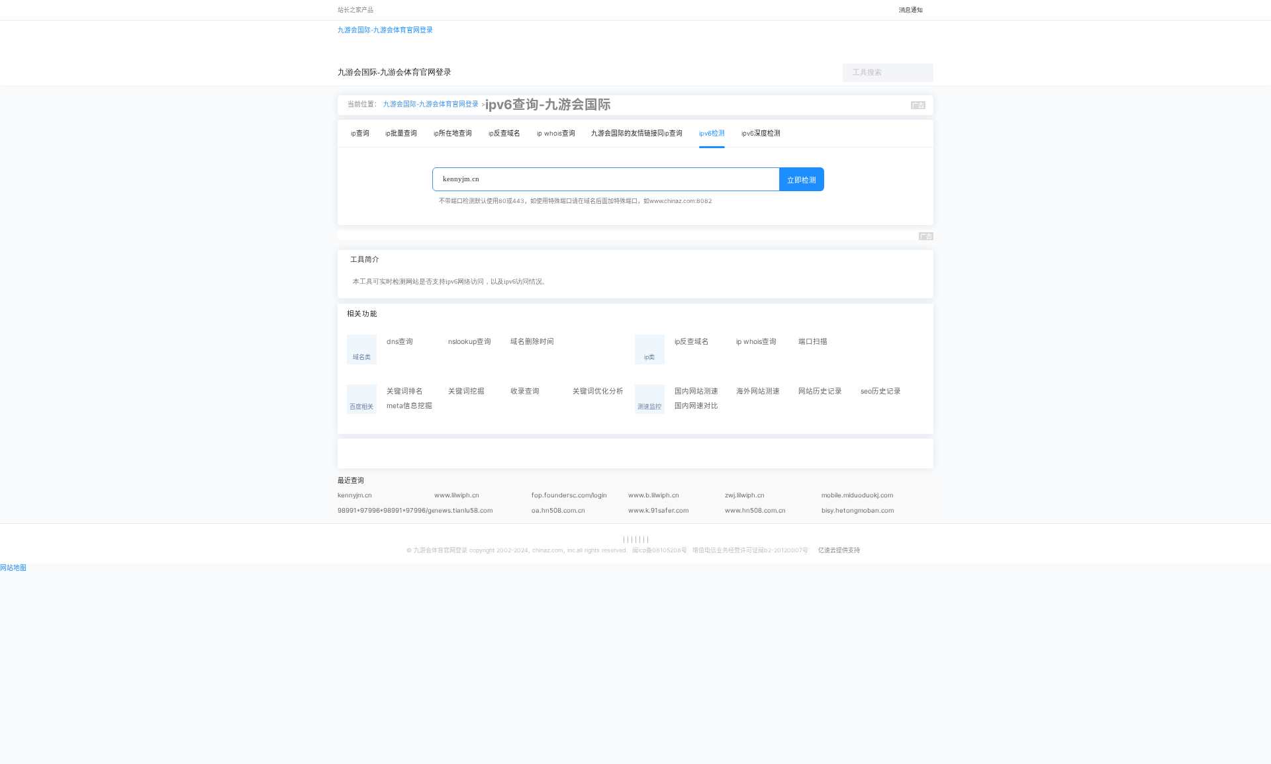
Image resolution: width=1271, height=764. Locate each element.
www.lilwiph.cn (456, 495)
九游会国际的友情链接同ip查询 (637, 133)
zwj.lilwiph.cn (745, 495)
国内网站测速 (696, 391)
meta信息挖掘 (409, 406)
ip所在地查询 (453, 133)
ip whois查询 (556, 133)
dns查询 (400, 341)
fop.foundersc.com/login (569, 495)
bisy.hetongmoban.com (858, 510)
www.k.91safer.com (658, 510)
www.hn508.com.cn (755, 510)
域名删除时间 (532, 341)
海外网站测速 (758, 391)
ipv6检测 (712, 133)
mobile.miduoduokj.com (857, 495)
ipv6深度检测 (760, 133)
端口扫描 (812, 341)
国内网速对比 (696, 406)
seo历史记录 (881, 391)
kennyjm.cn (355, 495)
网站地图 (13, 568)
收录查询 (525, 391)
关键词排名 (405, 391)
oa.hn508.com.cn (558, 510)
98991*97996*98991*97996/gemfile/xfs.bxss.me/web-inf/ (386, 513)
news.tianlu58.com (463, 510)
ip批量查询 (401, 133)
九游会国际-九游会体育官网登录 (385, 30)
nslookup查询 (469, 341)
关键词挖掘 (466, 391)
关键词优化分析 (598, 391)
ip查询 (360, 133)
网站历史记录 (820, 391)
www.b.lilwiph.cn (653, 495)
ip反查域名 (504, 133)
